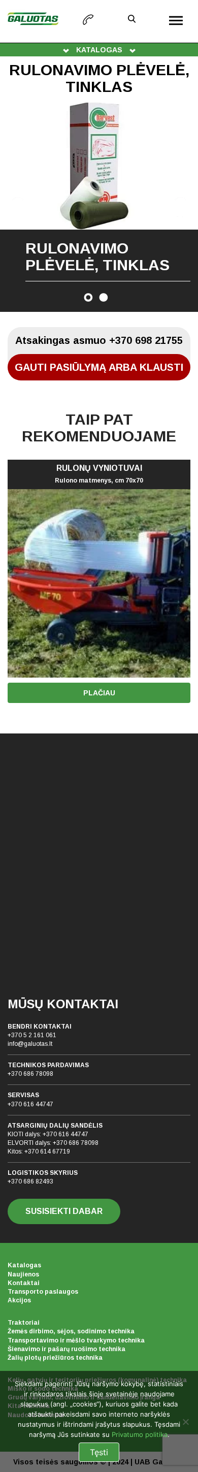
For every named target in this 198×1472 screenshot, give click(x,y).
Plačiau (99, 693)
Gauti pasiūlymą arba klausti (99, 367)
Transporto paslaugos (43, 1291)
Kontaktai (24, 1283)
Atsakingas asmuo (99, 340)
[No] (185, 1422)
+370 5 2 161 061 (32, 1035)
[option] (99, 207)
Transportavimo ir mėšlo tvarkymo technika (76, 1340)
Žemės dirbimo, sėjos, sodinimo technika (71, 1331)
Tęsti (99, 1452)
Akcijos (19, 1300)
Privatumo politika (140, 1434)
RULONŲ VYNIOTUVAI (99, 474)
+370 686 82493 (30, 1181)
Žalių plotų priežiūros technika (55, 1357)
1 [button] (88, 297)
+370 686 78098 (30, 1073)
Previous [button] (18, 207)
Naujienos (23, 1274)
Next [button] (180, 207)
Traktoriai (24, 1322)
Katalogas (24, 1265)
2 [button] (103, 297)
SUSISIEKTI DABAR (64, 1211)
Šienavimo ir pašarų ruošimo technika (66, 1349)
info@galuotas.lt (30, 1043)
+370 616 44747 (30, 1104)
